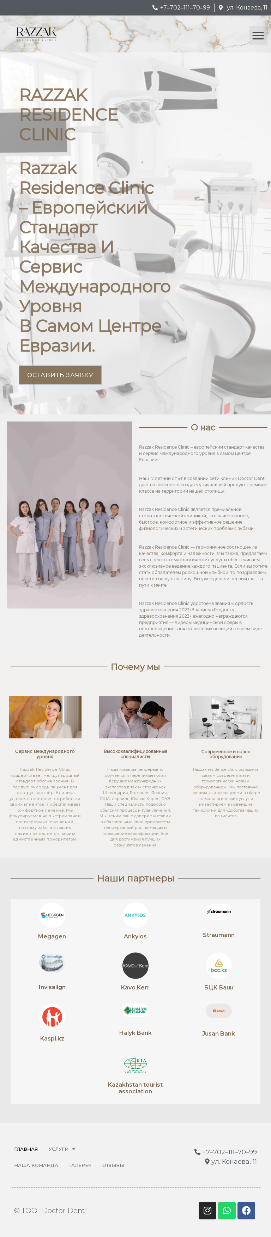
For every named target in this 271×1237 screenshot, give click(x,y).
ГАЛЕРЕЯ (80, 1165)
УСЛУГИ (58, 1149)
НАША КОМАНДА (36, 1165)
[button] (258, 35)
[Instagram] (207, 1210)
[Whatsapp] (227, 1210)
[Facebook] (246, 1210)
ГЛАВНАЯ (26, 1149)
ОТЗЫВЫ (113, 1165)
